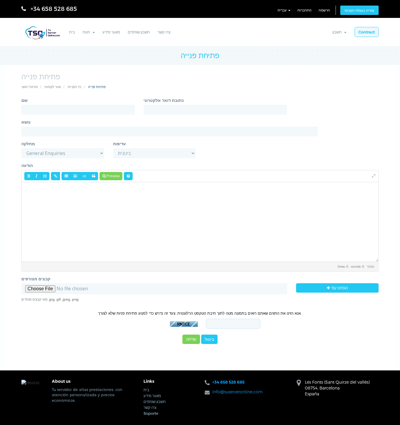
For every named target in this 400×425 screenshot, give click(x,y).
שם (24, 100)
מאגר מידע (111, 32)
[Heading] (44, 176)
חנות (87, 32)
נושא (25, 121)
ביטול (209, 339)
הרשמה (324, 10)
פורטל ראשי (29, 87)
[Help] (128, 176)
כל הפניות (74, 87)
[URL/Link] (55, 176)
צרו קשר (164, 32)
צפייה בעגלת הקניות (359, 10)
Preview (112, 175)
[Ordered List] (75, 176)
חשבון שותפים (139, 32)
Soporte (150, 413)
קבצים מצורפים (35, 278)
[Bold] (28, 176)
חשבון (337, 32)
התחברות (305, 10)
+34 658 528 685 (53, 8)
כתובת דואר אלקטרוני (163, 100)
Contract (366, 32)
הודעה (27, 165)
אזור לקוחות (53, 87)
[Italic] (36, 176)
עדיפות (119, 143)
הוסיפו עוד (339, 288)
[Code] (84, 176)
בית (72, 32)
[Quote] (93, 176)
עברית (283, 10)
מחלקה (28, 143)
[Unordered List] (66, 176)
